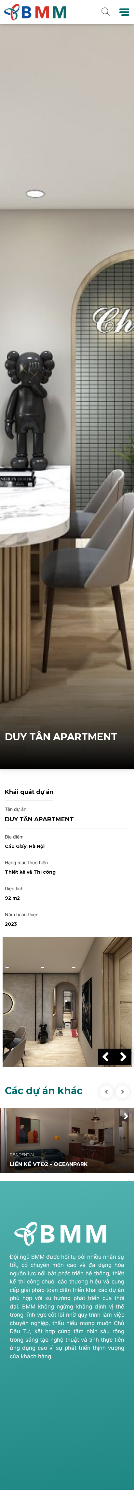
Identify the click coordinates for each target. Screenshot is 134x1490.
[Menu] (124, 11)
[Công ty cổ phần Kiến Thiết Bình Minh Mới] (34, 11)
